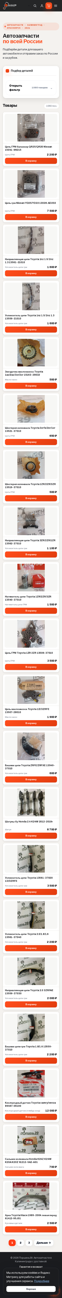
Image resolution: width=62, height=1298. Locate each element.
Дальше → (44, 1242)
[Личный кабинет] (42, 5)
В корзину (31, 161)
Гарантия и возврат (31, 1267)
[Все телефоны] (29, 5)
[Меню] (55, 5)
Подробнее (41, 1281)
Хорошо (31, 1289)
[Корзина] (48, 5)
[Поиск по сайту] (35, 5)
